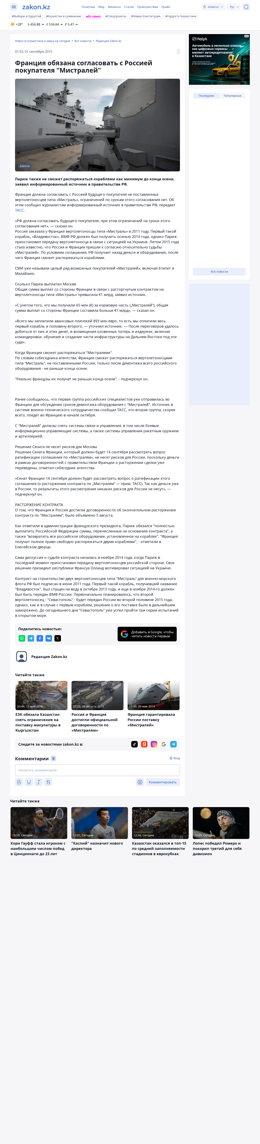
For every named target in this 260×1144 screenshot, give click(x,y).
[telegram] (31, 638)
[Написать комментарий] (97, 770)
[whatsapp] (22, 638)
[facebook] (39, 638)
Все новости (82, 41)
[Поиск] (246, 7)
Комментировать (163, 782)
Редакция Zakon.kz (108, 41)
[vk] (48, 638)
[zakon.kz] (36, 6)
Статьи (129, 7)
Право (165, 7)
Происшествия (147, 7)
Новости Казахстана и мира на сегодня (42, 41)
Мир (101, 7)
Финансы (114, 7)
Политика (88, 7)
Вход (176, 758)
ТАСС (19, 210)
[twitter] (57, 638)
